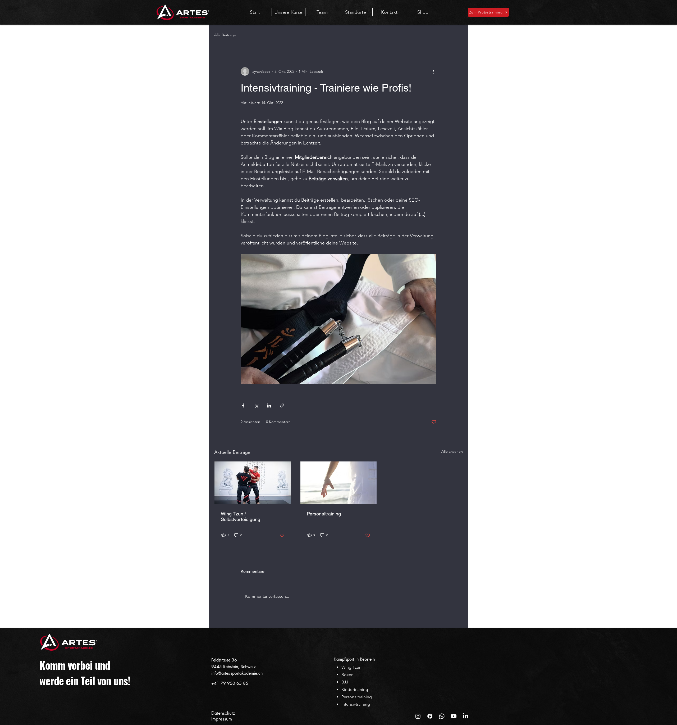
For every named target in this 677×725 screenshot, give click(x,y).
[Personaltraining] (338, 482)
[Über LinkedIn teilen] (269, 405)
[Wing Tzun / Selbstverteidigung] (252, 482)
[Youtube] (453, 716)
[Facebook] (430, 716)
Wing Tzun (351, 667)
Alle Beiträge (225, 35)
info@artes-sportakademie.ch (237, 673)
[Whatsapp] (441, 716)
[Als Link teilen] (282, 405)
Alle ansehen (452, 451)
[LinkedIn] (465, 716)
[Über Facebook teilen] (243, 405)
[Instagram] (418, 716)
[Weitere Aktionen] (433, 71)
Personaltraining (324, 513)
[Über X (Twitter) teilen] (256, 405)
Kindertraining (354, 689)
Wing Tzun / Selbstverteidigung (240, 516)
